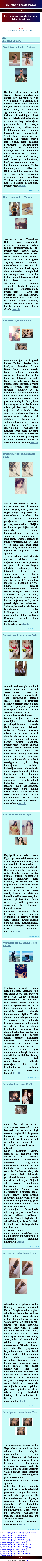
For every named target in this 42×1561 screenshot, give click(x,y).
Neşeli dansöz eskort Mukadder (19, 197)
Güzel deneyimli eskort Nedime (19, 47)
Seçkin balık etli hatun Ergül (17, 1084)
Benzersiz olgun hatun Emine (18, 320)
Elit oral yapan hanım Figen (17, 814)
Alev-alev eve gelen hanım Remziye (21, 1253)
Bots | (29, 1560)
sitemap (33, 1560)
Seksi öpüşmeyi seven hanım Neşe (20, 1412)
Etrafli (22, 185)
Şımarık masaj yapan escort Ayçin (20, 635)
